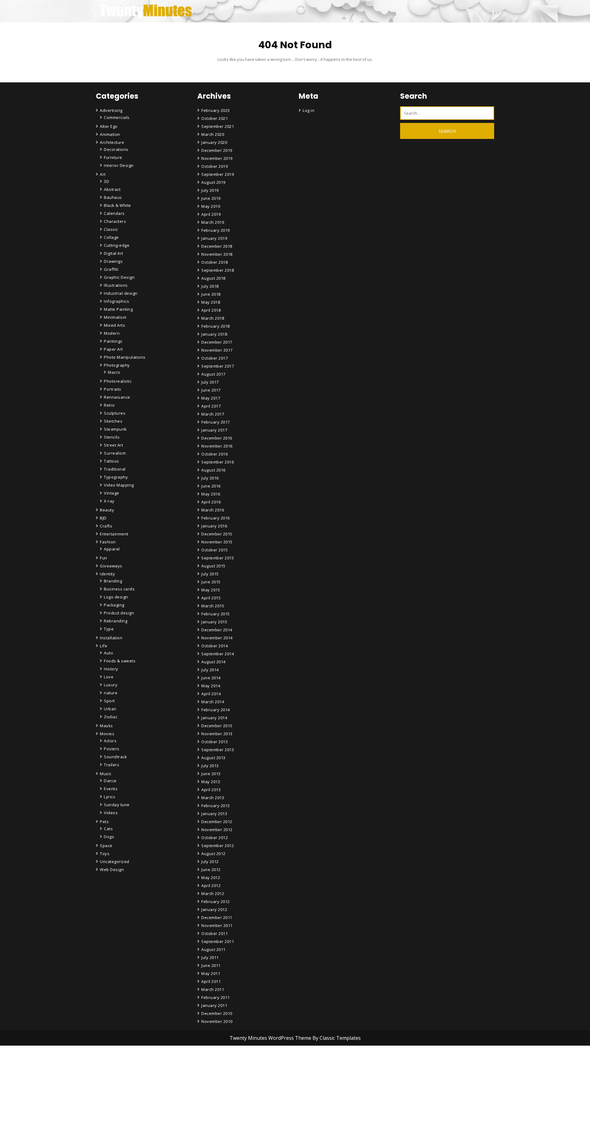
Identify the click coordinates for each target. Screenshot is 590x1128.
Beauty (107, 510)
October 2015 (214, 550)
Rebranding (115, 621)
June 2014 (211, 677)
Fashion (108, 542)
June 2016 (211, 486)
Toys (104, 853)
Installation (111, 638)
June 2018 (211, 294)
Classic (111, 229)
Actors (110, 740)
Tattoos (111, 461)
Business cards (119, 589)
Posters (112, 748)
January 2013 (214, 813)
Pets (104, 821)
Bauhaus (113, 197)
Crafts (106, 526)
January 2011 (214, 1005)
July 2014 (210, 669)
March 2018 (212, 318)
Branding (113, 581)
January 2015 (214, 622)
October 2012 (214, 837)
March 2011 (212, 989)
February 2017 (215, 422)
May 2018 (210, 302)
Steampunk (115, 429)
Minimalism (115, 317)
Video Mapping (119, 485)
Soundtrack (115, 756)
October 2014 (214, 646)
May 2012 (210, 877)
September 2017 (217, 366)
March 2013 (212, 797)
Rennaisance (117, 397)
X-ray (109, 501)
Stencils (112, 437)
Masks (106, 725)
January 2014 (214, 717)
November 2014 (217, 638)
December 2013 (216, 725)
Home (208, 1115)
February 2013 (215, 805)
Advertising (111, 110)
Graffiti (111, 269)
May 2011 (210, 973)
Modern (112, 333)
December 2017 (216, 342)
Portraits (112, 389)
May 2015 (210, 590)
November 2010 (217, 1021)
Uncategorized (114, 861)
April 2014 (211, 693)
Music (106, 773)
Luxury (110, 685)
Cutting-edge (116, 245)
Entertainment (114, 534)
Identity (107, 574)
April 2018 (211, 310)
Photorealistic (118, 381)
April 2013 (211, 789)
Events (110, 788)
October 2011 (214, 933)
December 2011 (216, 917)
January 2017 (214, 430)
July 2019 (210, 190)
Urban (110, 709)
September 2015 (217, 558)
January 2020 (214, 142)
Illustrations (116, 285)
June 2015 (211, 582)
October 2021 (214, 118)
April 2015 (211, 598)
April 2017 (211, 406)
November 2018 (217, 254)
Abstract (112, 189)
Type (109, 629)
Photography (117, 365)
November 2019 (217, 158)
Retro (109, 405)
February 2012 (215, 901)
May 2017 (210, 398)
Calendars (114, 213)
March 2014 (212, 701)
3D (106, 181)
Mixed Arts (114, 325)
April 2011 (211, 981)
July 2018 (210, 286)
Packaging (114, 605)
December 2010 (216, 1013)
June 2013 (211, 773)
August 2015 (213, 566)
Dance (110, 780)
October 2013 (214, 741)
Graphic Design (119, 277)
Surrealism (115, 453)
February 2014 (215, 709)
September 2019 (217, 174)
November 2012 (217, 829)
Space (106, 845)
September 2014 (217, 654)
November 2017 (217, 350)
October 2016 (214, 454)
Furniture (113, 157)
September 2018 (217, 270)
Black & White (117, 205)
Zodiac (110, 717)
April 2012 (211, 885)
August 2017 (213, 374)
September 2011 (217, 941)
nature (110, 693)
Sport (109, 701)
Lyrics (109, 796)
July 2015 (210, 574)
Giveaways (111, 566)
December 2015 (216, 534)
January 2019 (214, 238)
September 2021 (217, 126)
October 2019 (214, 166)
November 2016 (217, 446)
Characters (115, 221)
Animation (110, 134)
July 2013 (210, 765)
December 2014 (216, 630)
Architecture (112, 142)
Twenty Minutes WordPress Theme (271, 1038)
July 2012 (210, 861)
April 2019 (211, 214)
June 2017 (211, 390)
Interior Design (119, 165)
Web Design (112, 869)
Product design (119, 613)
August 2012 (213, 853)
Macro (114, 372)
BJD (103, 518)
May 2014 (210, 685)
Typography (116, 477)
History (111, 669)
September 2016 (217, 462)
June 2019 (211, 198)
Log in (308, 110)
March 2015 (212, 606)
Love (108, 677)
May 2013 (210, 781)
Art (103, 174)
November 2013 (217, 733)
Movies (107, 733)
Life (103, 646)
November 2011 (217, 925)
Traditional (115, 469)
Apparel (112, 549)
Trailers (111, 764)
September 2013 (217, 749)
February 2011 (215, 997)
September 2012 (217, 845)
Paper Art (113, 349)
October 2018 (214, 262)
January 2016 (214, 526)
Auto (108, 653)
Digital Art (113, 253)
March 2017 (212, 414)
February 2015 (215, 614)
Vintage (111, 493)
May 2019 (210, 206)
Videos (111, 812)
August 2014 (213, 662)
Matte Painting (118, 309)
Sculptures (114, 413)
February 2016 (215, 518)
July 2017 (210, 382)
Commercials (117, 117)
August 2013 (213, 757)
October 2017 (214, 358)
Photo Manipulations (125, 357)
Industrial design (121, 293)
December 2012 (216, 821)
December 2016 (216, 438)
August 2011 (213, 949)
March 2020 (212, 134)
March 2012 (212, 893)
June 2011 (211, 965)
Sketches (113, 421)
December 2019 (216, 150)
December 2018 (216, 246)
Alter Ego (109, 126)
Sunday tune (117, 804)
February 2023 (215, 110)
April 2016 (211, 502)
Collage (111, 237)
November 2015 (217, 542)
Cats (108, 828)
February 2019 (215, 230)
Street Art (113, 445)
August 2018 (213, 278)
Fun (103, 558)
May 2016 (210, 494)
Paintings (113, 341)
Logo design (116, 597)
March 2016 (212, 510)
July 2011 (210, 957)
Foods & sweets (120, 661)
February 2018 (215, 326)
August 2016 (213, 470)
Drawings (113, 261)
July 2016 (210, 478)
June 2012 (211, 869)
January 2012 (214, 909)
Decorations (116, 149)
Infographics (116, 301)
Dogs (109, 836)
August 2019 (213, 182)
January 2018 (214, 334)
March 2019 (212, 222)
